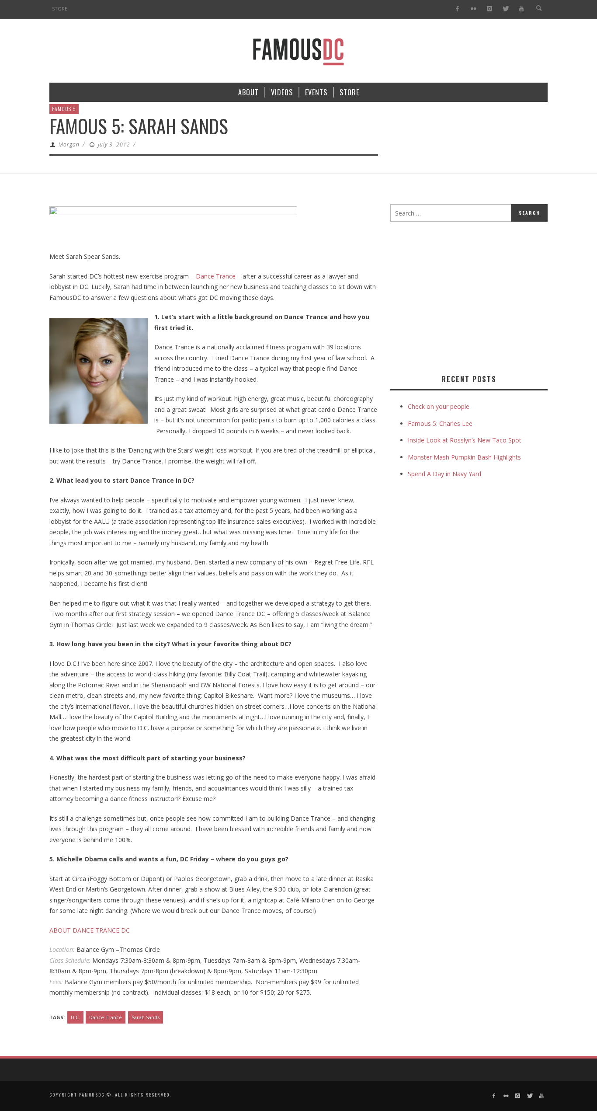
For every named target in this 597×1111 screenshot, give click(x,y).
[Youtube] (522, 9)
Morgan (69, 144)
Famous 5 (64, 108)
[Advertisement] (463, 296)
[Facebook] (457, 9)
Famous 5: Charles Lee (440, 423)
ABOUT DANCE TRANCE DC (89, 930)
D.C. (75, 1017)
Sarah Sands (146, 1017)
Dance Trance (216, 276)
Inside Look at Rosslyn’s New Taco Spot (464, 440)
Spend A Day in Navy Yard (444, 474)
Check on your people (439, 406)
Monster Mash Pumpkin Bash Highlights (464, 457)
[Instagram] (489, 9)
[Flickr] (473, 9)
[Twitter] (505, 9)
